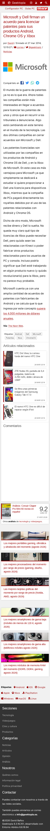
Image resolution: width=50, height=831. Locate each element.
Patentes (10, 338)
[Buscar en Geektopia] (46, 2)
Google (41, 687)
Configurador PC (14, 8)
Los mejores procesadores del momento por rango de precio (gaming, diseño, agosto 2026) (25, 568)
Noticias (7, 51)
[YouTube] (36, 2)
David (11, 43)
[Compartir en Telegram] (38, 83)
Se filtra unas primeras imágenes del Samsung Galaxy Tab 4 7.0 (26, 392)
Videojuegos (8, 720)
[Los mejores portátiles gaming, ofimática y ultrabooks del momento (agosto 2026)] (25, 535)
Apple (6, 693)
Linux (34, 698)
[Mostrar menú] (4, 3)
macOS (22, 698)
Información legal (11, 780)
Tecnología (8, 715)
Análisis (6, 761)
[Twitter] (41, 2)
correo (20, 47)
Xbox (20, 338)
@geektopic (35, 47)
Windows (8, 698)
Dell (27, 334)
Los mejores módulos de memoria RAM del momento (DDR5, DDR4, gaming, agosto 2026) (25, 669)
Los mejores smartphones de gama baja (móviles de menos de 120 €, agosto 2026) (25, 623)
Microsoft (37, 334)
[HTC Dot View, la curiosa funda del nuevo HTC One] (8, 359)
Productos (7, 731)
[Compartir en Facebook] (22, 83)
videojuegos (36, 521)
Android (18, 334)
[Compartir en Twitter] (27, 83)
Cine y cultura (9, 726)
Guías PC (30, 8)
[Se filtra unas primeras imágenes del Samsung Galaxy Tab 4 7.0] (8, 394)
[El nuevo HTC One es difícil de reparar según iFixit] (8, 412)
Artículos (7, 750)
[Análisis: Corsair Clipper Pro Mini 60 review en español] (6, 511)
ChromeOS (31, 338)
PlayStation (31, 693)
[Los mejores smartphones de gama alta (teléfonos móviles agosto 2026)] (25, 636)
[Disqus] (25, 465)
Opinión (6, 756)
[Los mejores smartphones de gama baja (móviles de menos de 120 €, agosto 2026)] (25, 611)
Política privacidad (12, 786)
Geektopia (18, 2)
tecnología (24, 521)
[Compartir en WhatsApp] (33, 83)
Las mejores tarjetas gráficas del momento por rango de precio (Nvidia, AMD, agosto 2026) (24, 593)
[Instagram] (31, 2)
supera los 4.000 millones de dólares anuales (24, 313)
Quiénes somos (10, 774)
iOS (31, 687)
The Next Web (15, 325)
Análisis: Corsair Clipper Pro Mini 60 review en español (24, 508)
